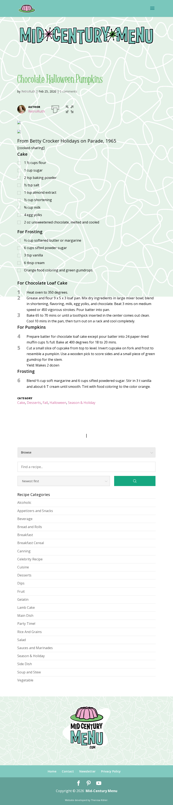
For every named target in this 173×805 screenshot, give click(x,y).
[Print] (55, 108)
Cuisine (23, 567)
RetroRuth (28, 91)
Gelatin (22, 599)
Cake (21, 402)
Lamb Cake (26, 607)
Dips (20, 583)
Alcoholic (24, 502)
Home (52, 771)
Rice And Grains (29, 631)
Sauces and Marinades (35, 648)
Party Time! (26, 623)
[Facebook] (78, 783)
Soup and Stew (29, 672)
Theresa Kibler (99, 800)
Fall (45, 402)
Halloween (58, 402)
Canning (24, 551)
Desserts (34, 402)
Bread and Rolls (29, 526)
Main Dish (25, 615)
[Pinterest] (88, 783)
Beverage (24, 518)
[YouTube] (98, 783)
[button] (69, 108)
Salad (21, 639)
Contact (68, 771)
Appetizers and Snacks (35, 510)
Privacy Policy (111, 771)
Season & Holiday (81, 402)
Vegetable (25, 680)
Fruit (21, 591)
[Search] (134, 481)
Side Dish (24, 664)
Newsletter (87, 771)
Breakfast (25, 535)
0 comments (68, 91)
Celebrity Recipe (30, 559)
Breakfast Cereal (30, 543)
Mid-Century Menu (101, 791)
